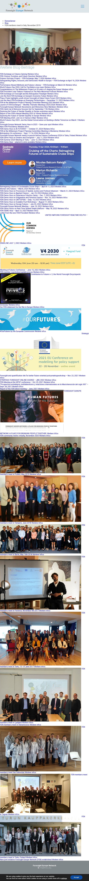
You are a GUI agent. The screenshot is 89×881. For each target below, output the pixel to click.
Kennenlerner (10, 21)
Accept (76, 877)
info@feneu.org (45, 868)
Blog (6, 23)
